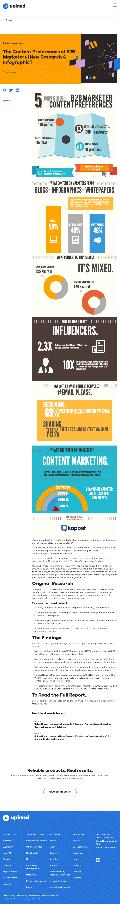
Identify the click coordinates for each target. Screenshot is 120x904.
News (75, 859)
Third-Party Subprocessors (28, 895)
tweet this (77, 654)
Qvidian (7, 865)
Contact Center (34, 846)
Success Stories (80, 846)
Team (52, 846)
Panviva (7, 859)
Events (76, 840)
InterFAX (7, 853)
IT (27, 859)
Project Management (36, 881)
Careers (53, 853)
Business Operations (36, 840)
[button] (115, 5)
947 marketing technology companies (70, 540)
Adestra (7, 840)
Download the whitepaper (45, 700)
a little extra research (58, 592)
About (52, 840)
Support (77, 877)
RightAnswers (10, 871)
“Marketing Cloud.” (63, 543)
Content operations (13, 43)
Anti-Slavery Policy (50, 895)
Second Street (10, 877)
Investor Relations (58, 881)
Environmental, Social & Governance (59, 873)
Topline (6, 100)
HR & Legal (31, 853)
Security (53, 859)
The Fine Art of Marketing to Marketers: (85, 561)
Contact (77, 871)
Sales (29, 887)
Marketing (31, 874)
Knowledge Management (33, 867)
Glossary (77, 865)
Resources (78, 853)
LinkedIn (98, 860)
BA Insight (8, 846)
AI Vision (53, 865)
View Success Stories (60, 791)
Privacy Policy (9, 895)
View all (7, 884)
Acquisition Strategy (59, 887)
